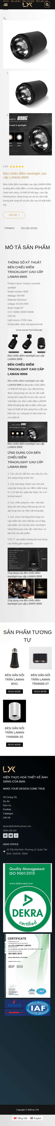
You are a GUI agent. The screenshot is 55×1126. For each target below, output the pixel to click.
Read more (14, 691)
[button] (6, 5)
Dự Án (6, 801)
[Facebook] (5, 835)
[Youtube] (10, 835)
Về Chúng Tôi (10, 797)
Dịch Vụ (7, 805)
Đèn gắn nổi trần (29, 228)
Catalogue (8, 813)
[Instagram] (16, 835)
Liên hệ (6, 817)
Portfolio (7, 809)
